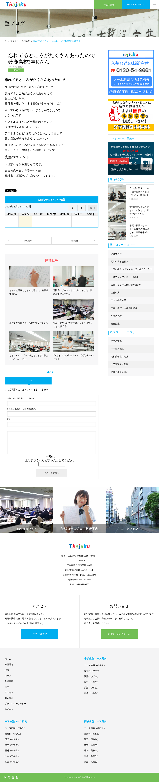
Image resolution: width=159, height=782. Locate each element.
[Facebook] (4, 777)
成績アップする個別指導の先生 (126, 285)
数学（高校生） (91, 745)
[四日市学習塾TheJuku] (16, 5)
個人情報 (9, 698)
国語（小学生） (91, 676)
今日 (92, 208)
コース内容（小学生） (95, 665)
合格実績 (9, 681)
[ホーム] (6, 41)
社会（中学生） (12, 756)
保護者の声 (116, 254)
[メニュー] (154, 4)
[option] (131, 158)
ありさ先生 (116, 316)
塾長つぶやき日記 (119, 372)
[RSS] (17, 777)
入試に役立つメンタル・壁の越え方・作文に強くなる (131, 270)
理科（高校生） (91, 750)
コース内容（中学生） (15, 728)
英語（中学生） (12, 762)
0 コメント (28, 381)
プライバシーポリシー (15, 703)
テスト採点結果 (118, 300)
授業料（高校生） (93, 734)
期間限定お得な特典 (118, 161)
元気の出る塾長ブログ (122, 261)
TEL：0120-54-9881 (136, 4)
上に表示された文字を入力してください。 (51, 460)
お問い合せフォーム (119, 634)
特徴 (7, 670)
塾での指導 (116, 341)
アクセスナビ (39, 634)
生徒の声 (16, 70)
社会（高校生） (91, 756)
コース (8, 676)
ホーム (8, 659)
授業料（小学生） (93, 671)
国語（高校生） (91, 739)
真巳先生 (115, 324)
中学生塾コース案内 (16, 721)
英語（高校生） (91, 762)
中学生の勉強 (117, 349)
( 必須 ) (20, 398)
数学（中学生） (12, 745)
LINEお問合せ (108, 4)
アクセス (9, 692)
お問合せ (9, 709)
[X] (8, 777)
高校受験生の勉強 (119, 356)
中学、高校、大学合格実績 (124, 308)
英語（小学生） (91, 688)
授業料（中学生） (13, 734)
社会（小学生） (91, 693)
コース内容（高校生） (95, 728)
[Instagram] (13, 777)
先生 (7, 687)
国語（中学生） (12, 739)
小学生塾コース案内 (95, 658)
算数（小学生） (91, 682)
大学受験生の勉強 (119, 364)
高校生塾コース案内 (95, 721)
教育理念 (9, 664)
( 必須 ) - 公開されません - (22, 409)
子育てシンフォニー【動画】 (125, 277)
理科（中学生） (12, 750)
